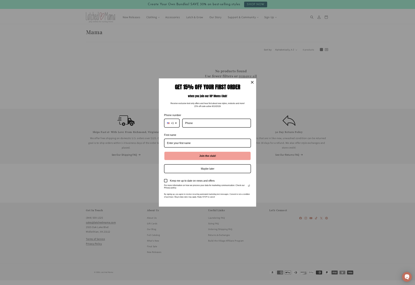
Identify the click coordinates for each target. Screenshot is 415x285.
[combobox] (172, 123)
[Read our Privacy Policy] (249, 186)
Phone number (172, 115)
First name (170, 135)
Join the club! (207, 156)
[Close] (252, 82)
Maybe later (207, 168)
